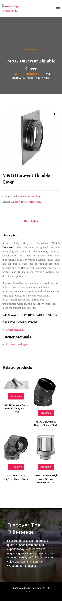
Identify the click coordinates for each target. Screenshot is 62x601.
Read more (16, 396)
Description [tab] (31, 221)
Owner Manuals (14, 329)
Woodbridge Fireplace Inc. (26, 201)
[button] (54, 114)
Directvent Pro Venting (27, 196)
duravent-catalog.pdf (17, 344)
